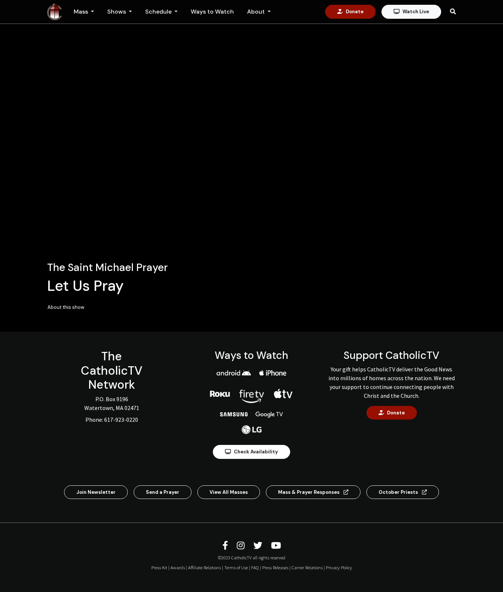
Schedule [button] (159, 11)
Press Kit (159, 567)
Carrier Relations (307, 567)
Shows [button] (117, 11)
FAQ (255, 567)
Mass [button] (81, 11)
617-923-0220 (121, 419)
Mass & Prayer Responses (309, 492)
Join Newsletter (96, 492)
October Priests (399, 492)
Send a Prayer (162, 492)
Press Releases (275, 567)
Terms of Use (236, 567)
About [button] (256, 11)
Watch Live (415, 11)
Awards (177, 567)
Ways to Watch (212, 11)
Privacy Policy (339, 567)
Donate (354, 11)
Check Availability (256, 452)
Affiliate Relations (204, 567)
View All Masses (229, 492)
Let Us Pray (85, 285)
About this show (66, 307)
